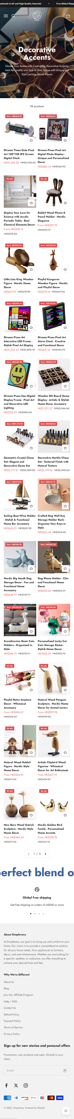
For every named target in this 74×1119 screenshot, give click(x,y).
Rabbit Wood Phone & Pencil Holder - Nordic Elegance (51, 217)
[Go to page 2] (45, 853)
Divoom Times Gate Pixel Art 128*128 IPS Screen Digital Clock (19, 154)
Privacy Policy (12, 1034)
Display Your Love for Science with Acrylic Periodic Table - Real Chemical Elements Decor (19, 218)
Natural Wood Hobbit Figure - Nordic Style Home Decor (17, 766)
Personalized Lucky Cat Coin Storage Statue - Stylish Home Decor (52, 645)
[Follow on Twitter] (16, 1085)
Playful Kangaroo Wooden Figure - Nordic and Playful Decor (53, 283)
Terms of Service (13, 1027)
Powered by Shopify (35, 1108)
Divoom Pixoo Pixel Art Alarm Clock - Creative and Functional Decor (52, 341)
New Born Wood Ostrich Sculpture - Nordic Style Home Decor (19, 829)
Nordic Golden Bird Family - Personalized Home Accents (51, 829)
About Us (9, 982)
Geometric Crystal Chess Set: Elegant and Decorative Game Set (19, 462)
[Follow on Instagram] (25, 1085)
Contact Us (10, 1008)
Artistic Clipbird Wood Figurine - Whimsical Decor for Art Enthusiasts (53, 766)
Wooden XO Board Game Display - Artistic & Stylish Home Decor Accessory (53, 400)
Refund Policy (11, 1014)
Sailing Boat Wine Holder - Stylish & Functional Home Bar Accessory (20, 520)
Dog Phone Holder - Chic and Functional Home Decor (53, 582)
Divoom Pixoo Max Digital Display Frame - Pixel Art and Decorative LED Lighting (19, 402)
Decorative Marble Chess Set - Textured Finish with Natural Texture (53, 462)
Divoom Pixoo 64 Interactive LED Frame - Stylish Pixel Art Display (18, 341)
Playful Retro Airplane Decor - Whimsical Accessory (17, 704)
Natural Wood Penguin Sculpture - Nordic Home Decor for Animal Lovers (53, 704)
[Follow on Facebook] (6, 1085)
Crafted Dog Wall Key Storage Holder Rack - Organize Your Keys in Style (52, 522)
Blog (6, 988)
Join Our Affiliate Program (18, 995)
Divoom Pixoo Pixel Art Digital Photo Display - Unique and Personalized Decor (53, 156)
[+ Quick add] (31, 140)
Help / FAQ (10, 1001)
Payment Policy (12, 1021)
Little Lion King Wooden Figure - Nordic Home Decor (18, 283)
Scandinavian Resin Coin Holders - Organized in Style (19, 645)
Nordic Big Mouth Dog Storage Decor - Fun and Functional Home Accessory (19, 584)
